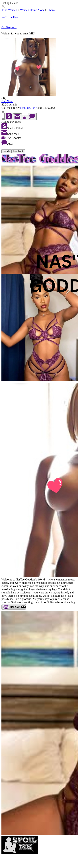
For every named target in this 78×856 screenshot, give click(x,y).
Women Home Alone (32, 10)
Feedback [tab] (18, 151)
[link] (3, 6)
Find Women (9, 10)
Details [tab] (6, 151)
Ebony (51, 10)
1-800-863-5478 (29, 107)
